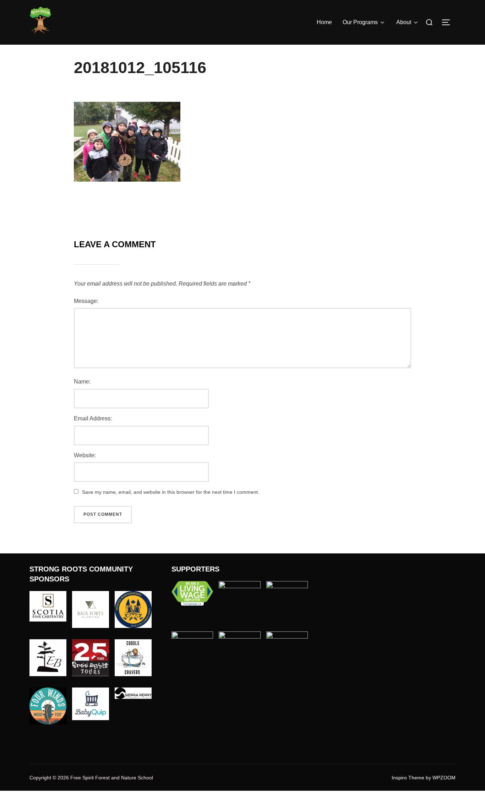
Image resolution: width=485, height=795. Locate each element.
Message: (86, 301)
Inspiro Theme (408, 777)
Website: (85, 455)
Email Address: (93, 418)
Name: (82, 382)
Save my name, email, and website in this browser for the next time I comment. (170, 492)
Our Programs (360, 22)
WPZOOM (444, 777)
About (403, 22)
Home (324, 22)
